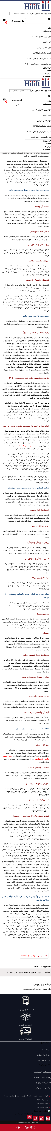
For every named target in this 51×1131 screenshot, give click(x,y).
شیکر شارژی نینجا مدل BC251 (39, 58)
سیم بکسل (31, 955)
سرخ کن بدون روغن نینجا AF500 (38, 64)
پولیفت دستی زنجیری (42, 1077)
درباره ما (48, 73)
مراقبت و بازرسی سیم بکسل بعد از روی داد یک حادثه (28, 972)
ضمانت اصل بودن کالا (25, 1009)
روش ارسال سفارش (43, 1055)
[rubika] (29, 1119)
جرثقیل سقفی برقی (43, 1088)
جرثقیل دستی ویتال (43, 1082)
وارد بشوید (27, 989)
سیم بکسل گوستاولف (25, 445)
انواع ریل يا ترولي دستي (41, 36)
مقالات (24, 955)
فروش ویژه (46, 67)
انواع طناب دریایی (44, 47)
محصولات (47, 31)
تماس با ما (47, 76)
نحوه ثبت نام (45, 1050)
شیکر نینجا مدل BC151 (42, 53)
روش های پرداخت (44, 1060)
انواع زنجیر (47, 42)
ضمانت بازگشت (25, 1025)
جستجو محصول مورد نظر (41, 13)
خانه (49, 28)
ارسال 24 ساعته (25, 1039)
